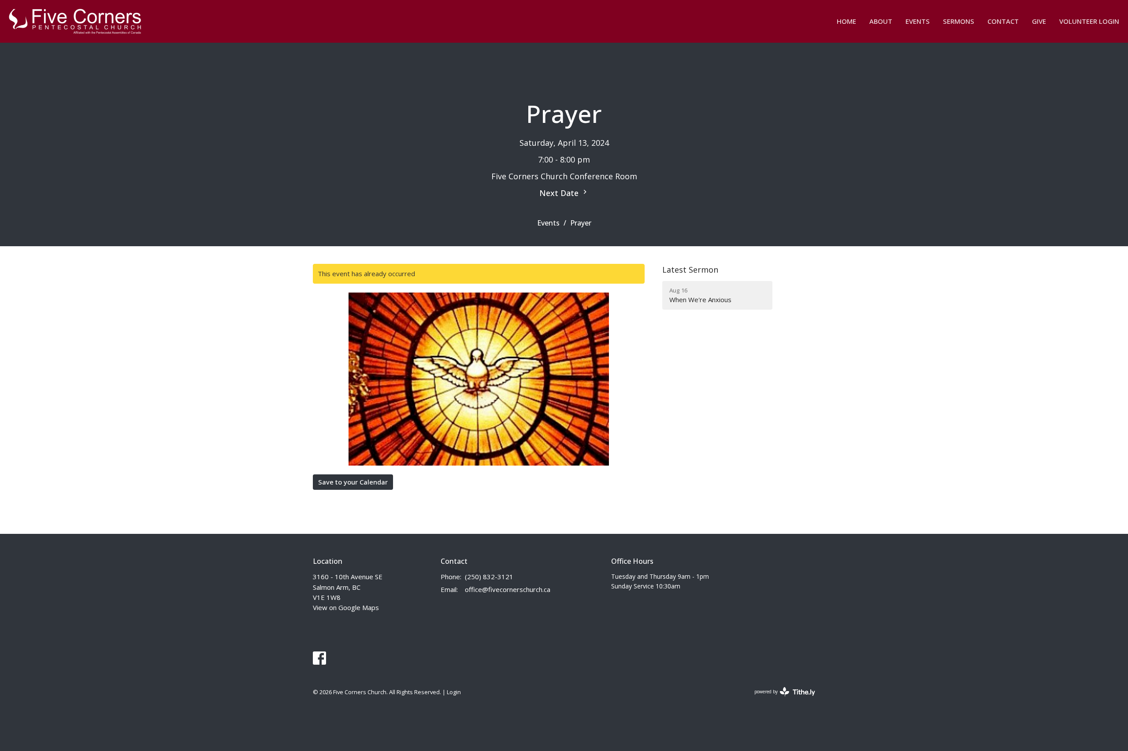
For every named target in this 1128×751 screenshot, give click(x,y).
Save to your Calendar (353, 481)
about (880, 21)
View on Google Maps (346, 607)
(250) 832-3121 (489, 576)
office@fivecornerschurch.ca (507, 589)
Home (846, 21)
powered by (780, 699)
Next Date (560, 193)
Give (1039, 21)
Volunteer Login (1089, 21)
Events (917, 21)
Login (454, 692)
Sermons (958, 21)
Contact (1003, 21)
